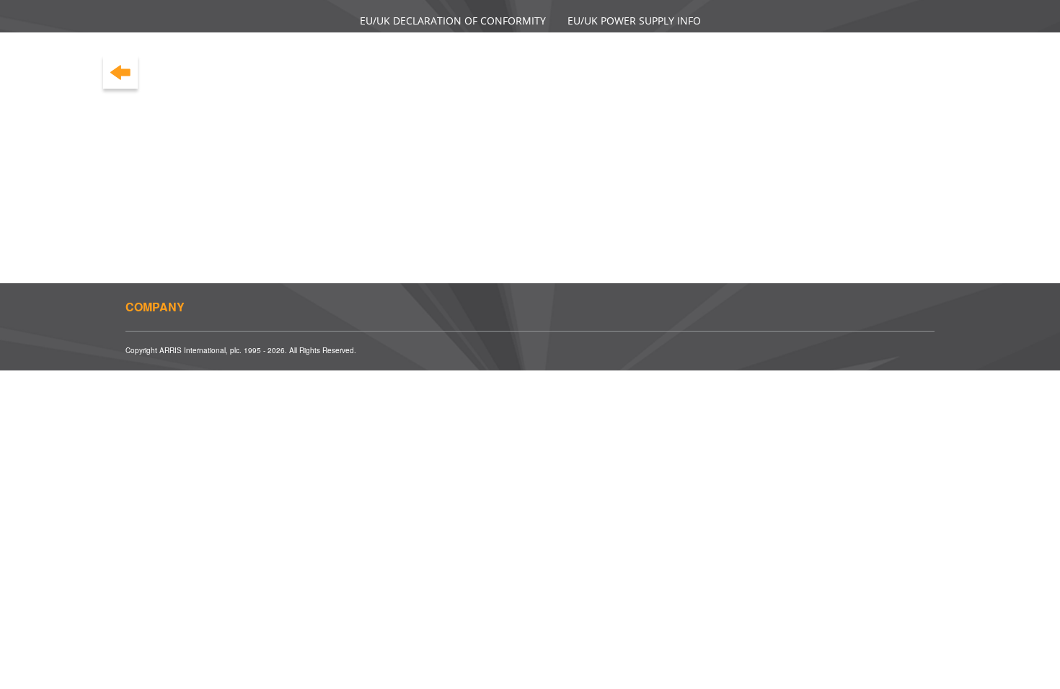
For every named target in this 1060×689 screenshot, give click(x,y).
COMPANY (155, 306)
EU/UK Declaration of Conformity (453, 20)
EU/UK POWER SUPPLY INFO (634, 20)
